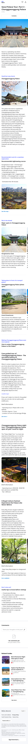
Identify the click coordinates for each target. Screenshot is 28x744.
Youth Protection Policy (6, 717)
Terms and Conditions (6, 715)
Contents (14, 16)
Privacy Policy (15, 715)
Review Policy (15, 717)
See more (14, 700)
